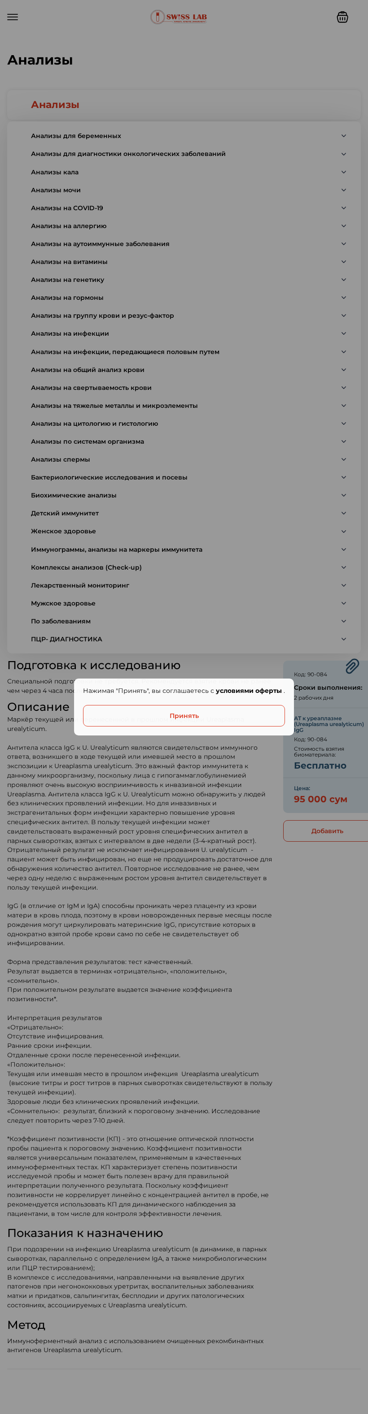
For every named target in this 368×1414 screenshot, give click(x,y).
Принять (184, 716)
